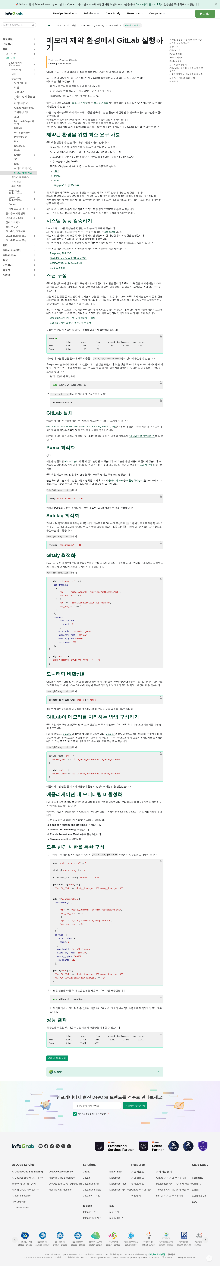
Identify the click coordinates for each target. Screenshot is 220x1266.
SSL (16, 159)
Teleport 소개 (90, 1212)
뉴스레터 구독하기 (135, 1105)
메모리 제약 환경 (23, 173)
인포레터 (136, 1195)
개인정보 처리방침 (156, 1254)
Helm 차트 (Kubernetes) (15, 191)
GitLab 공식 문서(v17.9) (148, 4)
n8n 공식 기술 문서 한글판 (170, 1195)
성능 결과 (173, 81)
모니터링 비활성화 (178, 64)
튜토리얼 (7, 39)
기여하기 (7, 265)
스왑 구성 (173, 47)
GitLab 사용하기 (12, 250)
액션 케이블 (20, 83)
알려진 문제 (146, 465)
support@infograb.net (137, 1257)
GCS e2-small (57, 267)
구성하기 (16, 78)
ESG (194, 1202)
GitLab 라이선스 (91, 1195)
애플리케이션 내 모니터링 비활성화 (186, 74)
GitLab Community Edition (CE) (98, 426)
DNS (16, 164)
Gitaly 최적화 (175, 61)
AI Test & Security (21, 1195)
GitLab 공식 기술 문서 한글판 (171, 1177)
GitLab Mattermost (24, 108)
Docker (12, 204)
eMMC (57, 176)
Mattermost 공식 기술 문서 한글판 (174, 1183)
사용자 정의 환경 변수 (24, 97)
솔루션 (6, 270)
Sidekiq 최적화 (176, 57)
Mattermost (115, 1177)
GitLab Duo (9, 255)
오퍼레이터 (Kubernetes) (15, 198)
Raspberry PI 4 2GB (60, 253)
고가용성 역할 (21, 112)
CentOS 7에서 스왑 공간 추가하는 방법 (71, 322)
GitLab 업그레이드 (15, 231)
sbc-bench (110, 232)
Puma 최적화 (175, 54)
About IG (196, 1184)
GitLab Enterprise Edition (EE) (62, 426)
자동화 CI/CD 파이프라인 (25, 1189)
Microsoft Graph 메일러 (24, 122)
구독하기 (7, 44)
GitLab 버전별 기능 (141, 1189)
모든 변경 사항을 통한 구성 (182, 78)
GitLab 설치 (174, 50)
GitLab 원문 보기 (57, 1058)
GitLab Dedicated (92, 1189)
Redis (17, 150)
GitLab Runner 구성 (16, 240)
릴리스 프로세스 (20, 177)
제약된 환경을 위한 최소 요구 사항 (185, 39)
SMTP (17, 155)
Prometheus (20, 137)
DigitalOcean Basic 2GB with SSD (68, 258)
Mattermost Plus (117, 1183)
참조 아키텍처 (13, 222)
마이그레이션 (19, 1201)
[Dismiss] (216, 4)
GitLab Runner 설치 (16, 236)
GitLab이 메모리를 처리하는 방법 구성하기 (186, 69)
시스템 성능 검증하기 (179, 43)
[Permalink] (123, 134)
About (6, 274)
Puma (17, 141)
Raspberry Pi (21, 146)
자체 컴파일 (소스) (18, 209)
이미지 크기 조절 (23, 168)
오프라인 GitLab (14, 218)
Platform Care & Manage (61, 1177)
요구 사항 (11, 54)
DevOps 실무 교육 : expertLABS (65, 1183)
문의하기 (205, 13)
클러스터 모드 (115, 480)
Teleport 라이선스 (92, 1218)
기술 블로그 (137, 1177)
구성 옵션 (19, 92)
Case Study (200, 1164)
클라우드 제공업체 (15, 213)
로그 (16, 116)
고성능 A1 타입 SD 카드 (66, 185)
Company (197, 1177)
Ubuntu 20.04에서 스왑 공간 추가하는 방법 (72, 318)
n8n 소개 (114, 1212)
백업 (16, 87)
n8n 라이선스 (116, 1218)
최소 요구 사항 (80, 103)
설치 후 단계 (12, 227)
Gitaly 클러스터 (22, 132)
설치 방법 (11, 58)
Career (195, 1190)
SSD (56, 171)
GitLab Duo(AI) (91, 1183)
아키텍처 (16, 69)
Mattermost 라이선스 (120, 1189)
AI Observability (20, 1207)
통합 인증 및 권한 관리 (24, 1183)
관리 (5, 245)
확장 (5, 260)
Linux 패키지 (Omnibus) (15, 63)
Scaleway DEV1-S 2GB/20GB (66, 263)
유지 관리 (16, 182)
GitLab (86, 1177)
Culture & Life (199, 1196)
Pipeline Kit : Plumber (60, 1189)
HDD (56, 180)
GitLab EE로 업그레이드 (142, 436)
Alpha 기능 (70, 461)
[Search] (32, 25)
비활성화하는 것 (135, 480)
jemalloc (67, 734)
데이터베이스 (21, 103)
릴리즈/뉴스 (137, 1183)
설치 (5, 49)
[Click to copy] (160, 336)
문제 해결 (16, 186)
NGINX (18, 128)
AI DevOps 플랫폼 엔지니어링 (28, 1177)
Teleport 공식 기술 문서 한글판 (172, 1189)
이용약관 (171, 1254)
